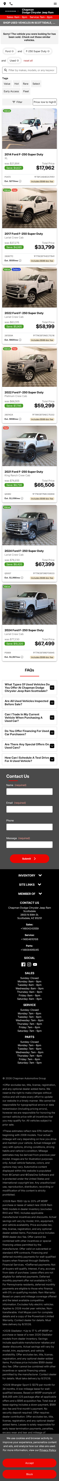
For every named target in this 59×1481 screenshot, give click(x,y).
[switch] (55, 3)
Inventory (27, 875)
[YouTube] (35, 964)
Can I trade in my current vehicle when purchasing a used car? (23, 717)
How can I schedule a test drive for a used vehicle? (27, 759)
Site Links (27, 884)
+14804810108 (29, 939)
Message (18, 838)
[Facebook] (23, 964)
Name (16, 785)
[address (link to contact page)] (5, 3)
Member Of (27, 893)
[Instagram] (29, 964)
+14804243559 (30, 928)
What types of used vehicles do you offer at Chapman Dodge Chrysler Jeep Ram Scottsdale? (27, 688)
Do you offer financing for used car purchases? (27, 732)
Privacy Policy (47, 1450)
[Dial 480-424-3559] (11, 3)
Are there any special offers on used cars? (27, 746)
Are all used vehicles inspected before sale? (26, 702)
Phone (10, 820)
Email (16, 802)
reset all (28, 60)
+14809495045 (30, 949)
